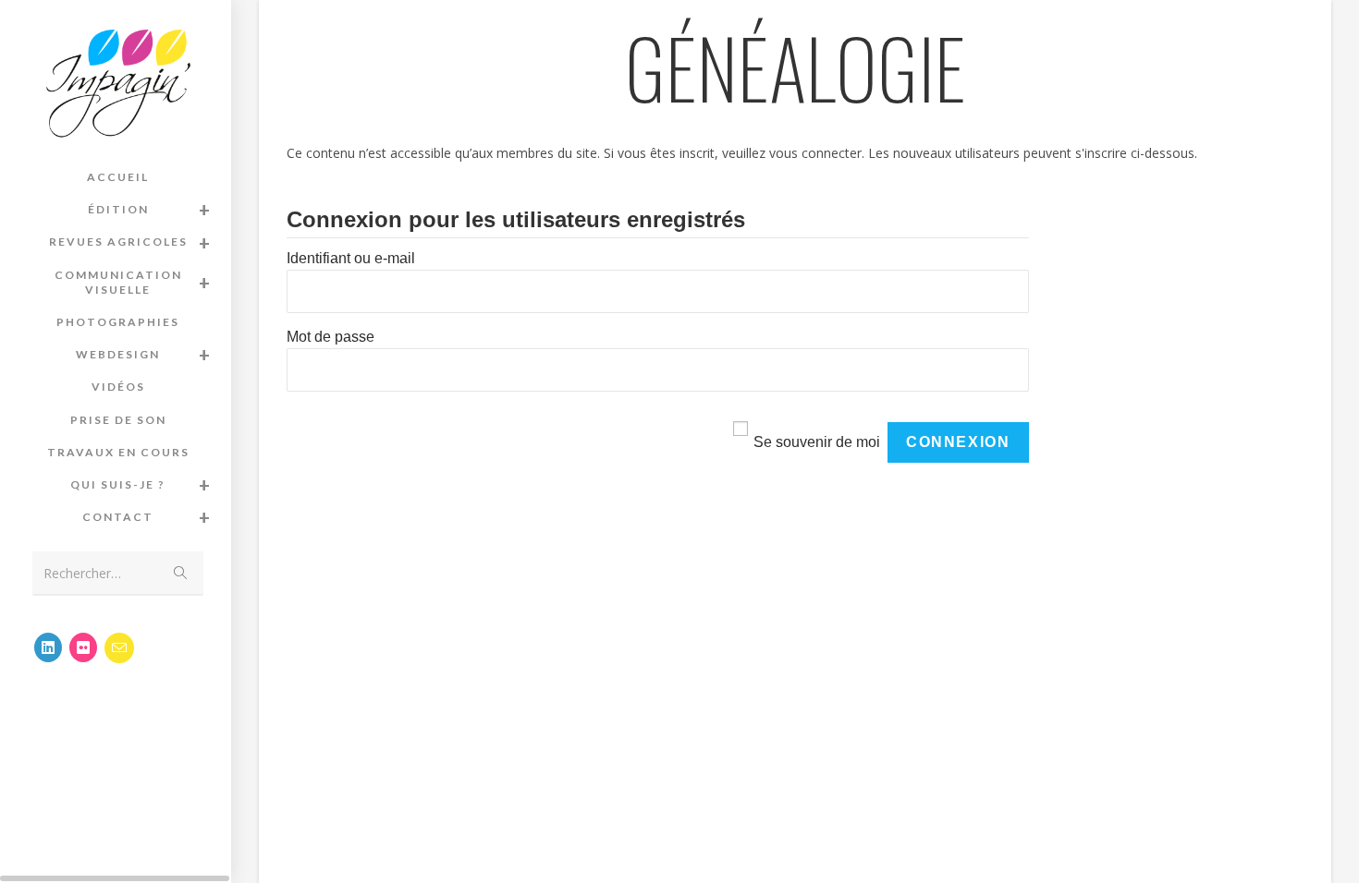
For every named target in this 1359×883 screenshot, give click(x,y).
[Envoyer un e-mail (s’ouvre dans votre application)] (119, 648)
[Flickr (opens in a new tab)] (83, 647)
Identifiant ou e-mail (351, 258)
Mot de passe (330, 337)
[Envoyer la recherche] (180, 573)
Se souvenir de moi (816, 442)
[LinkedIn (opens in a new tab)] (48, 647)
